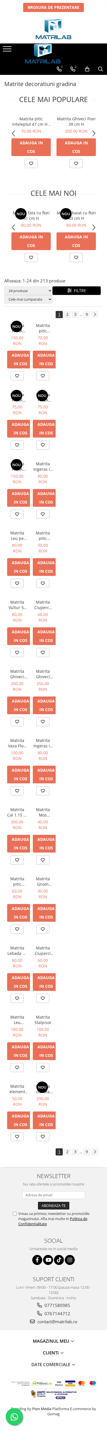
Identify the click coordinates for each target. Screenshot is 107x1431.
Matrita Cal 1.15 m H (17, 812)
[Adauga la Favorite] (31, 163)
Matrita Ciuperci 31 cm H (43, 950)
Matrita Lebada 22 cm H (17, 950)
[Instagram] (70, 1260)
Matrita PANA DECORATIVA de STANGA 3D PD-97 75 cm (43, 397)
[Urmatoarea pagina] (94, 314)
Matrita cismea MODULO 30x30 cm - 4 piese (43, 1088)
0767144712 (56, 1313)
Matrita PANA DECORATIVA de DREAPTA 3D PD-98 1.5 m (17, 466)
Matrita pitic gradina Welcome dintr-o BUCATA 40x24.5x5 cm (42, 535)
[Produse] (8, 50)
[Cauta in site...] (100, 69)
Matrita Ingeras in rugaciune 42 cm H (43, 466)
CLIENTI (51, 1353)
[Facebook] (37, 1260)
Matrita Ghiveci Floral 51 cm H (43, 673)
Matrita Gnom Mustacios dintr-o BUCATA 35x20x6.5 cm (43, 881)
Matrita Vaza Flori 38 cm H (17, 743)
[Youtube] (48, 1260)
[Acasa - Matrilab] (53, 29)
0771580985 (56, 1305)
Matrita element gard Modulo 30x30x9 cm (17, 1088)
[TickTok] (59, 1260)
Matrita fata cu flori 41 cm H (31, 215)
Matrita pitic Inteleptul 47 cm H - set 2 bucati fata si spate (31, 121)
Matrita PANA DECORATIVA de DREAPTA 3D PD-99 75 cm (17, 397)
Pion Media (41, 1408)
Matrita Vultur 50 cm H (17, 604)
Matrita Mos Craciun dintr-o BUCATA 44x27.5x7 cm (42, 812)
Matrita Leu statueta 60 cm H (17, 1019)
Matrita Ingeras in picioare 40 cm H (43, 743)
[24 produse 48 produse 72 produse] (28, 290)
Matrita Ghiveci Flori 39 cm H (76, 121)
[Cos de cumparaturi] (87, 69)
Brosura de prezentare (53, 7)
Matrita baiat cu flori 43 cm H (76, 215)
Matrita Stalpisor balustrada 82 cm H (43, 1019)
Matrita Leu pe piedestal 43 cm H (17, 535)
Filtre (79, 290)
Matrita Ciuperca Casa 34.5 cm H (43, 604)
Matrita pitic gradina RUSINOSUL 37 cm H (17, 881)
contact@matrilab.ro (56, 1321)
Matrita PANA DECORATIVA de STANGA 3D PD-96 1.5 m (17, 328)
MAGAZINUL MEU (51, 1341)
